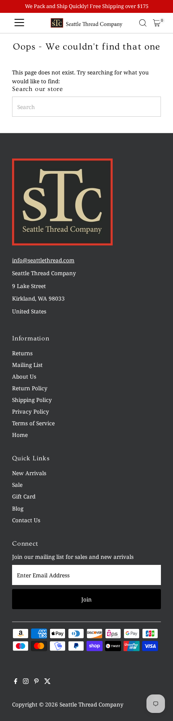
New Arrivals (29, 473)
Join (86, 599)
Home (20, 435)
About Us (24, 376)
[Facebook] (15, 682)
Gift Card (23, 496)
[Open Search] (142, 23)
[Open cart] (156, 23)
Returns (22, 353)
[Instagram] (26, 682)
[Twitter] (47, 682)
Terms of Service (33, 423)
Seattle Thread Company (92, 704)
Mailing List (27, 365)
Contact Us (26, 520)
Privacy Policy (30, 411)
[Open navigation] (19, 23)
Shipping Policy (32, 400)
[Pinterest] (36, 682)
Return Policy (29, 388)
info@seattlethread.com (43, 260)
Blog (17, 508)
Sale (17, 484)
